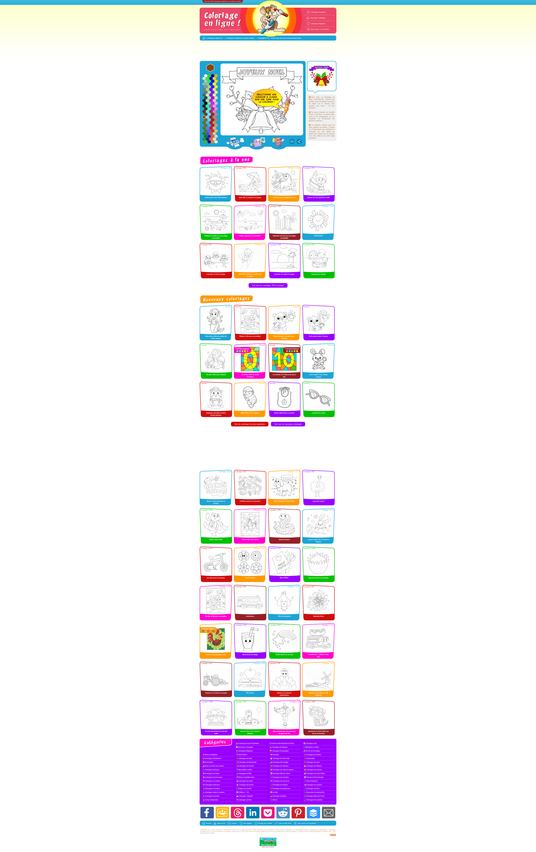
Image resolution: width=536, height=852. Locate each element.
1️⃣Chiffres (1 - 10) (242, 792)
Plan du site (221, 823)
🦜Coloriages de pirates (211, 796)
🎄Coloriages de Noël (244, 758)
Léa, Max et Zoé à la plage (215, 274)
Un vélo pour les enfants (216, 578)
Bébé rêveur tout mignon (250, 413)
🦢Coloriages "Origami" (244, 796)
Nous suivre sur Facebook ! (307, 823)
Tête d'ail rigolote (284, 616)
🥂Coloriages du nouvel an (279, 781)
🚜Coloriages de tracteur (211, 789)
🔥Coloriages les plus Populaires (247, 743)
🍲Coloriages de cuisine (312, 755)
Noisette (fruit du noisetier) (318, 578)
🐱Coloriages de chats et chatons (282, 770)
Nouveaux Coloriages (318, 18)
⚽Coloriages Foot (309, 743)
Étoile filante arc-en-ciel (284, 654)
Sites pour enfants (268, 847)
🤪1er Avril (274, 792)
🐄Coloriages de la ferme (245, 766)
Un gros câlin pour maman (216, 374)
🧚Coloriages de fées (244, 800)
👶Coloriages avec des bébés (314, 773)
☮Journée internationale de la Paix (282, 743)
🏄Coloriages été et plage (279, 762)
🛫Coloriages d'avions (312, 789)
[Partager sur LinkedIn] (252, 812)
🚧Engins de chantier (243, 789)
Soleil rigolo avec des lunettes (216, 197)
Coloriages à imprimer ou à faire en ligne (240, 38)
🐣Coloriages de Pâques (313, 766)
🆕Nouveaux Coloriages (244, 747)
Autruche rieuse (318, 501)
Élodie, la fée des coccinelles (250, 336)
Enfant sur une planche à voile (318, 197)
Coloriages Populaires (318, 12)
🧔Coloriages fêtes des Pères (314, 796)
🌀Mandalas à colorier (311, 747)
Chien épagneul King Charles (284, 501)
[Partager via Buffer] (313, 812)
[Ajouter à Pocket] (268, 812)
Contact (234, 823)
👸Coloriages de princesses (212, 777)
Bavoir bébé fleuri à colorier (284, 413)
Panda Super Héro (215, 539)
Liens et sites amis (285, 823)
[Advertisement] (268, 51)
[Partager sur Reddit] (283, 812)
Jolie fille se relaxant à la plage (250, 197)
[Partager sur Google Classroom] (222, 812)
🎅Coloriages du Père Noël (279, 758)
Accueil (208, 823)
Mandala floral (318, 616)
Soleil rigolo (318, 235)
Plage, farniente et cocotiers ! (250, 236)
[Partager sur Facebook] (207, 812)
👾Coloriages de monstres (279, 777)
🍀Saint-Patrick (241, 755)
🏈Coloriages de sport (312, 762)
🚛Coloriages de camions (313, 785)
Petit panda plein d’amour (318, 336)
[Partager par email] (328, 812)
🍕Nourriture (274, 755)
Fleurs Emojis (250, 578)
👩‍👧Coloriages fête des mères (280, 773)
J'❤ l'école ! (250, 693)
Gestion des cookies (265, 823)
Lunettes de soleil (318, 413)
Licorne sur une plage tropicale (284, 197)
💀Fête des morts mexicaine (314, 777)
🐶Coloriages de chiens (211, 773)
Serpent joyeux (284, 539)
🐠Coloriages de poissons (279, 766)
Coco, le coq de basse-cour (216, 654)
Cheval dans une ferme (250, 539)
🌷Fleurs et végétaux (210, 755)
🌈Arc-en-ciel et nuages (311, 751)
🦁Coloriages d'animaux (211, 785)
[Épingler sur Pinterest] (298, 812)
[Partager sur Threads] (237, 812)
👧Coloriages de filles (244, 773)
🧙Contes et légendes (210, 800)
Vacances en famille (318, 274)
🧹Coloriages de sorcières (313, 800)
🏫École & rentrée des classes (213, 766)
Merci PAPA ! (284, 578)
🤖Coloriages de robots (244, 781)
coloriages (332, 830)
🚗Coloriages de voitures (279, 785)
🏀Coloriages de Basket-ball (246, 762)
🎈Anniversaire (309, 758)
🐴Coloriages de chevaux (313, 770)
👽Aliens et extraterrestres (245, 777)
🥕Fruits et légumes (311, 781)
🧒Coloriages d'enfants (278, 796)
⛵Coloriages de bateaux (278, 747)
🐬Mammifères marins (244, 770)
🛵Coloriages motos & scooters (213, 792)
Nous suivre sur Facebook (320, 29)
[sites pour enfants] (268, 845)
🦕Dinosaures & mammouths (314, 792)
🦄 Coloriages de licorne (245, 785)
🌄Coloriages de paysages (279, 751)
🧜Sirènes (273, 800)
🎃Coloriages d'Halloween (212, 758)
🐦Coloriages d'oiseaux (211, 770)
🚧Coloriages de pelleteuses (280, 789)
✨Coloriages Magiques (244, 751)
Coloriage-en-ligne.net (214, 38)
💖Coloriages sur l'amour (211, 781)
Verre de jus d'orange (250, 654)
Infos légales (247, 823)
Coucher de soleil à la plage (284, 274)
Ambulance (250, 616)
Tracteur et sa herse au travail (216, 693)
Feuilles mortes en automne (250, 501)
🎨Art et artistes (208, 762)
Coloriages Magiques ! (318, 23)
